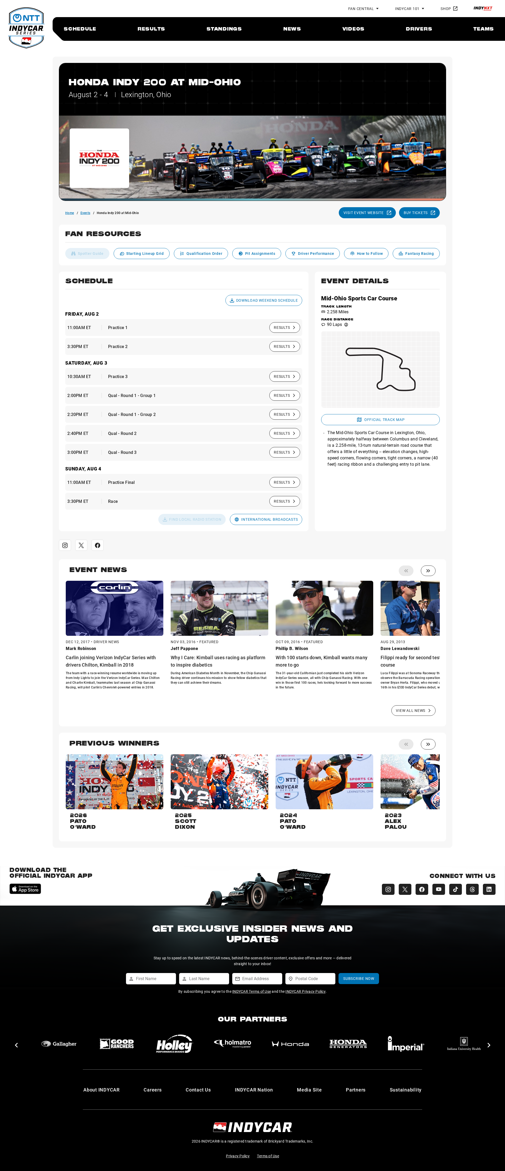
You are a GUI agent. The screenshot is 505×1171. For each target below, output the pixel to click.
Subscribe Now (358, 978)
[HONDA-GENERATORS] (174, 1043)
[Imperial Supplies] (232, 1043)
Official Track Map (384, 419)
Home (69, 213)
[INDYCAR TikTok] (455, 889)
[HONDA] (117, 1043)
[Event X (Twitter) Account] (81, 545)
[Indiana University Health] (290, 1043)
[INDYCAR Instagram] (388, 889)
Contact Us (198, 1089)
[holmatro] (59, 1043)
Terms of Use (268, 1155)
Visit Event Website (364, 212)
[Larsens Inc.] (406, 1043)
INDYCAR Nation (254, 1089)
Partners (356, 1089)
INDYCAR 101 (407, 8)
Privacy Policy (238, 1155)
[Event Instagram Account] (65, 545)
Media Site (309, 1089)
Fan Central (361, 8)
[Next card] (428, 570)
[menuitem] (80, 29)
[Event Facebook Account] (98, 545)
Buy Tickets (416, 212)
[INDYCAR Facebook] (422, 889)
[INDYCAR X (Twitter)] (405, 889)
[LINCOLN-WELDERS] (464, 1043)
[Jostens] (348, 1043)
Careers (152, 1089)
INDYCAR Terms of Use (251, 991)
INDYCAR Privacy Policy (305, 991)
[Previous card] (406, 570)
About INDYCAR (101, 1089)
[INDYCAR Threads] (472, 889)
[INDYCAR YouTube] (438, 889)
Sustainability (406, 1089)
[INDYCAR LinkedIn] (489, 889)
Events (85, 213)
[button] (252, 236)
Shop (446, 8)
